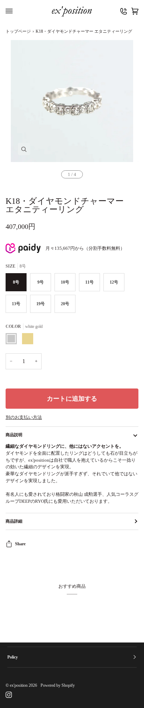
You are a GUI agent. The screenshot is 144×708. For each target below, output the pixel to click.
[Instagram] (9, 695)
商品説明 (14, 434)
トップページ (18, 31)
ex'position (19, 685)
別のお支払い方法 (24, 417)
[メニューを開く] (11, 11)
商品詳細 (14, 521)
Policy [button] (12, 657)
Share (20, 543)
